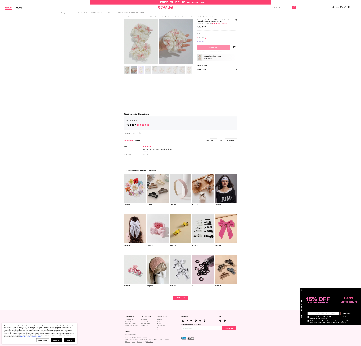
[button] (234, 47)
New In (80, 13)
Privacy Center (129, 339)
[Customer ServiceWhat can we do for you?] (345, 7)
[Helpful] (230, 147)
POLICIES (127, 331)
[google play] (224, 320)
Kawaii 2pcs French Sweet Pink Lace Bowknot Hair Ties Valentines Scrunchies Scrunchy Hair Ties (213, 20)
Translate (145, 151)
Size (198, 34)
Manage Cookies (153, 339)
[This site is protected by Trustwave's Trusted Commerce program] (183, 338)
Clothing (86, 13)
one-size (155, 154)
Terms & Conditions (164, 339)
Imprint (133, 342)
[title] (180, 170)
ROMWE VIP (144, 325)
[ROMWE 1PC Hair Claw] (135, 269)
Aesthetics (73, 13)
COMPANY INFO (129, 316)
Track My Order (161, 325)
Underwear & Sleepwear (108, 13)
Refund (159, 323)
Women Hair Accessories (157, 16)
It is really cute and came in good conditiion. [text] (157, 149)
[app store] (220, 320)
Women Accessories (145, 16)
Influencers (128, 321)
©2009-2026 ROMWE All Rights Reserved (136, 337)
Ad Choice (139, 342)
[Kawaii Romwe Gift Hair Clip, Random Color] (203, 188)
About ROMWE (129, 319)
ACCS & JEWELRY (122, 13)
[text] (159, 147)
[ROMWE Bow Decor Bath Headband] (158, 228)
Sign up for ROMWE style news (191, 324)
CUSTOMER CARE (146, 316)
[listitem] (135, 193)
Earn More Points (145, 323)
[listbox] (333, 7)
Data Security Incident (130, 334)
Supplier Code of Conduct (131, 325)
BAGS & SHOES (133, 13)
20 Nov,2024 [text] (127, 155)
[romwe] (165, 7)
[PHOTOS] (158, 42)
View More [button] (180, 297)
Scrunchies (168, 16)
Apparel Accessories (133, 16)
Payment (159, 328)
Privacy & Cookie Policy (141, 339)
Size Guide (160, 330)
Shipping (159, 319)
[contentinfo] (127, 205)
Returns (159, 321)
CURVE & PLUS (95, 13)
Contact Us (144, 319)
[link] (180, 2)
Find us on (184, 316)
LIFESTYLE (143, 13)
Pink (146, 154)
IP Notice (127, 342)
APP (220, 316)
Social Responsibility (130, 323)
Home (125, 16)
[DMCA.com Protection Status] (190, 338)
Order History (144, 321)
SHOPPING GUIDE (162, 316)
